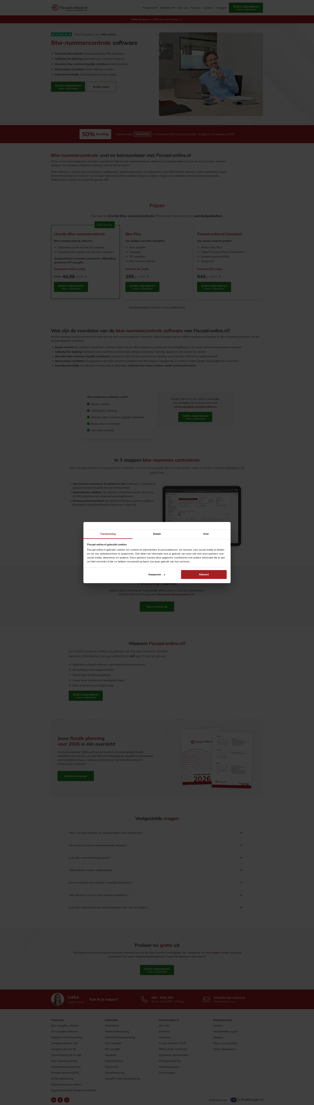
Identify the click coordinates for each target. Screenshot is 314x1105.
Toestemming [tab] (108, 533)
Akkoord (204, 574)
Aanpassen (154, 574)
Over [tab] (206, 533)
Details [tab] (157, 533)
